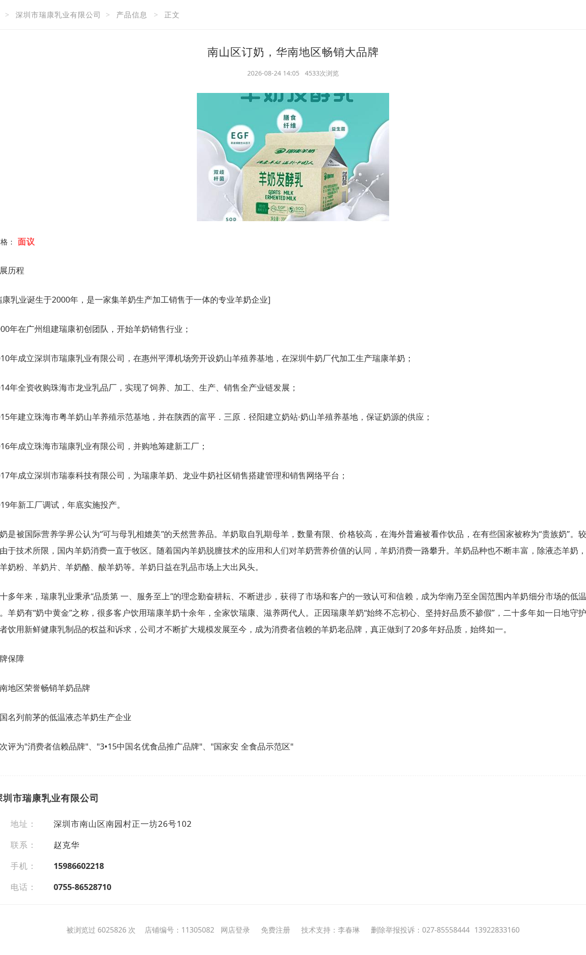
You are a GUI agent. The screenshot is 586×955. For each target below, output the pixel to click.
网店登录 (235, 930)
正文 (172, 15)
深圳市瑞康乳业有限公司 (58, 15)
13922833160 (497, 930)
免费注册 (275, 930)
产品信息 (131, 15)
